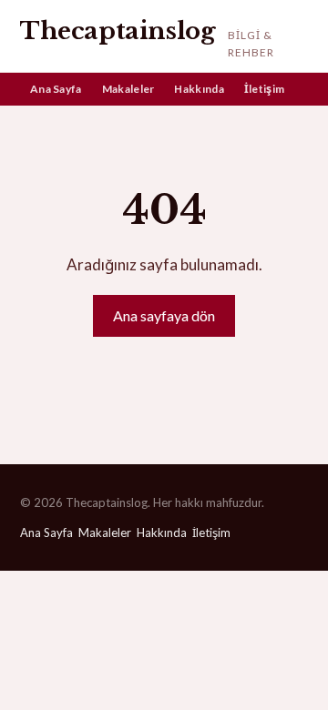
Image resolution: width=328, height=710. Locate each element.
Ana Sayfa (56, 89)
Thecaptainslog (117, 31)
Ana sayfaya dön (164, 315)
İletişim (264, 89)
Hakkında (198, 89)
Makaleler (128, 89)
